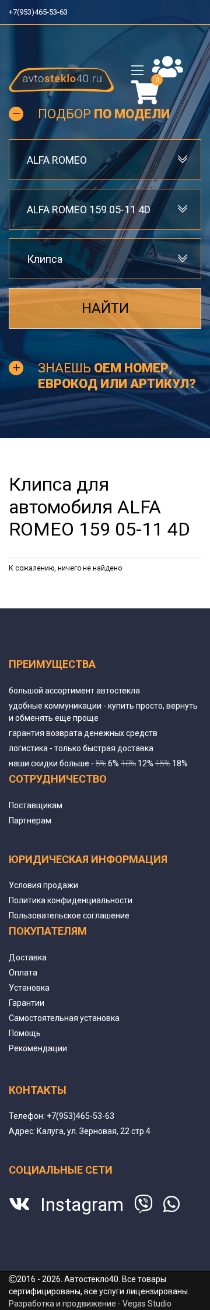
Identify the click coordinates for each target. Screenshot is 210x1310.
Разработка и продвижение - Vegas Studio (90, 1303)
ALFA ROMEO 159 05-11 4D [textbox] (88, 209)
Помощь (25, 1033)
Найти (105, 308)
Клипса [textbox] (44, 259)
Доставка (28, 957)
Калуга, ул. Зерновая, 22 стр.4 (93, 1131)
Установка (29, 987)
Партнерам (30, 820)
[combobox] (105, 159)
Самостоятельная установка (64, 1018)
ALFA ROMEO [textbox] (57, 160)
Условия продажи (43, 885)
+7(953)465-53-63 (42, 11)
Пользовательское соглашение (69, 915)
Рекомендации (38, 1048)
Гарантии (26, 1003)
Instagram (82, 1204)
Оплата (23, 972)
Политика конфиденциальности (70, 900)
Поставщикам (35, 805)
